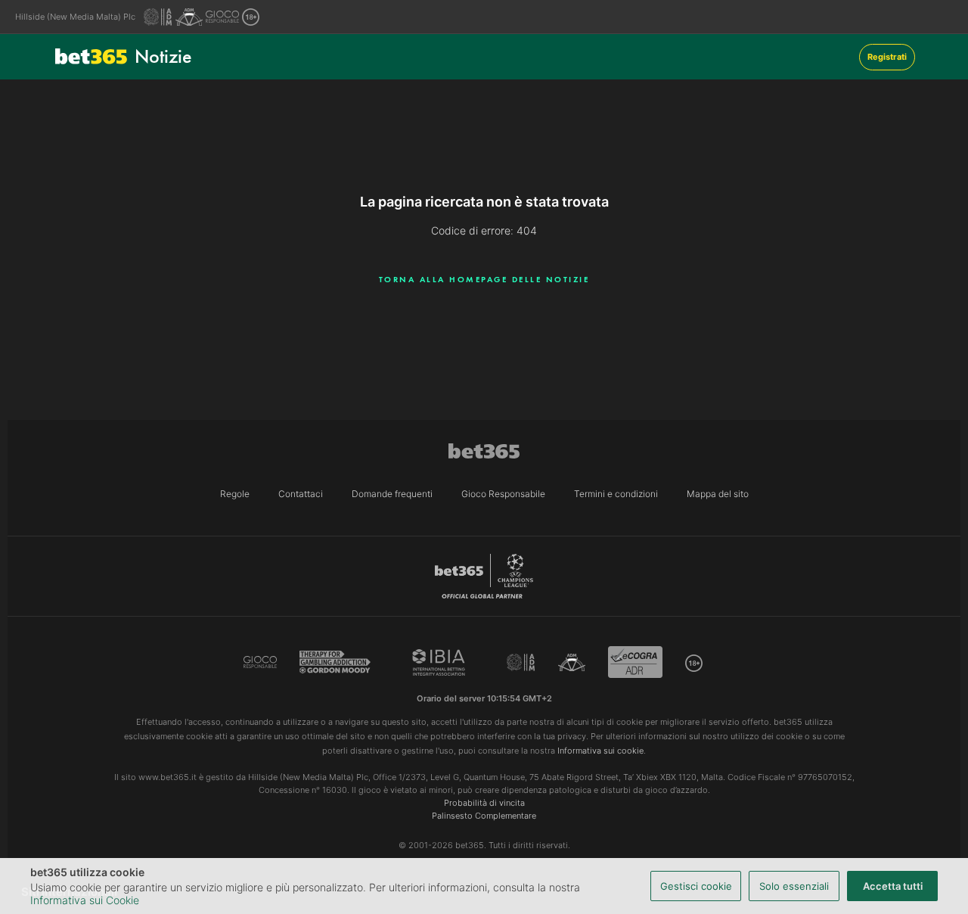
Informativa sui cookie (600, 750)
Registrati (887, 56)
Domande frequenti (392, 493)
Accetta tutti (893, 886)
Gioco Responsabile (503, 493)
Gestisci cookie (696, 886)
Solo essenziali (794, 886)
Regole (235, 493)
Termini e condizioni (616, 493)
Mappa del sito (718, 493)
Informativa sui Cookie (84, 900)
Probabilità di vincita (484, 802)
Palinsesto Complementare (484, 815)
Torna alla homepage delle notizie (484, 279)
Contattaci (300, 493)
